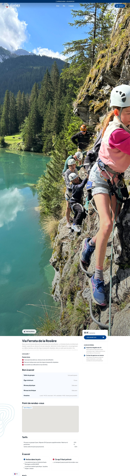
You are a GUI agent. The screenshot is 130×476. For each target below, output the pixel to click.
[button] (26, 353)
